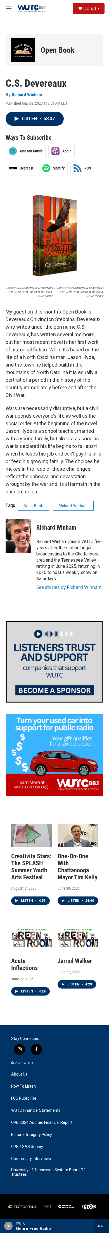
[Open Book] (23, 50)
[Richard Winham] (18, 536)
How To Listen (23, 1086)
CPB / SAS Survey (27, 1147)
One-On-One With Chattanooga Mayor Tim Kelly (78, 867)
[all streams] (101, 1226)
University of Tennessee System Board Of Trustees (48, 1172)
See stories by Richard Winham (69, 587)
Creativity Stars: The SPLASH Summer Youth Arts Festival (31, 867)
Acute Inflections (24, 964)
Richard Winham (27, 94)
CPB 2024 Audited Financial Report (41, 1122)
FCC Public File (23, 1098)
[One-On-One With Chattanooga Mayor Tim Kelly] (78, 835)
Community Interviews (31, 1159)
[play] (8, 1226)
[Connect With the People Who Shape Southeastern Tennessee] (54, 662)
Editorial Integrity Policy (31, 1135)
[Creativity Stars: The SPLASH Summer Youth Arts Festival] (31, 835)
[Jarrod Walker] (78, 940)
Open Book (57, 50)
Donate (91, 8)
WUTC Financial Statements (35, 1110)
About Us (19, 1074)
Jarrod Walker (75, 960)
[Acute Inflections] (31, 940)
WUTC (28, 1063)
